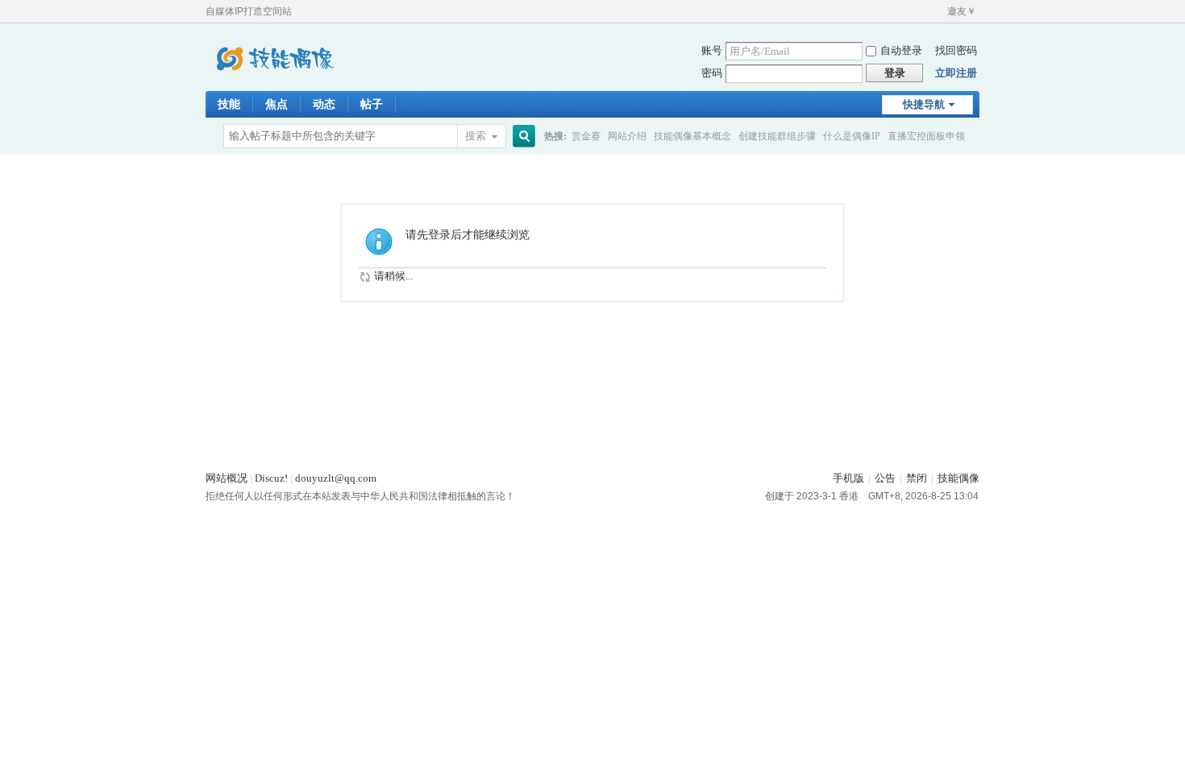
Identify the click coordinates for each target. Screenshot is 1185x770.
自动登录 (901, 50)
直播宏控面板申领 (926, 136)
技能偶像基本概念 (692, 136)
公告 (885, 478)
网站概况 (226, 478)
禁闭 (916, 478)
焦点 (276, 104)
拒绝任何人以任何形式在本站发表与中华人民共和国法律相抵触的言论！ (360, 496)
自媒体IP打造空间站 (249, 11)
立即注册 (956, 73)
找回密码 (956, 50)
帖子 (371, 104)
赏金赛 (586, 136)
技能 (229, 104)
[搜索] (521, 136)
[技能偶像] (274, 81)
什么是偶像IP (851, 136)
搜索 (475, 136)
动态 (324, 104)
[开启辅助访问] (940, 11)
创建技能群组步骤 (777, 136)
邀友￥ (961, 11)
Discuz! (271, 478)
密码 (711, 73)
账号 (711, 50)
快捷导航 (924, 104)
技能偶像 (958, 478)
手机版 (848, 478)
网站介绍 (627, 136)
